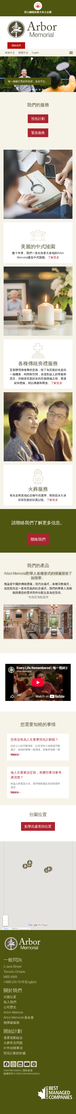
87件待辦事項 (13, 1048)
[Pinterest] (34, 1064)
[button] (71, 53)
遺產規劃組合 (13, 1038)
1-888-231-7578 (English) (20, 982)
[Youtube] (27, 1064)
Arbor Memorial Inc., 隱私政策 (18, 1070)
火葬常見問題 (13, 1043)
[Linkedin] (20, 1064)
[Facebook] (7, 1064)
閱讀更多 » (15, 754)
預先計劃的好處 (15, 1053)
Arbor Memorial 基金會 (19, 1017)
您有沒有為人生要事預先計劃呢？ (34, 739)
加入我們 (10, 1002)
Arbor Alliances (13, 1012)
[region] (38, 74)
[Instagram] (13, 1064)
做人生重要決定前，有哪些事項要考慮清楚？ (36, 775)
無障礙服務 (11, 1022)
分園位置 (10, 997)
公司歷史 (10, 1007)
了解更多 (53, 257)
